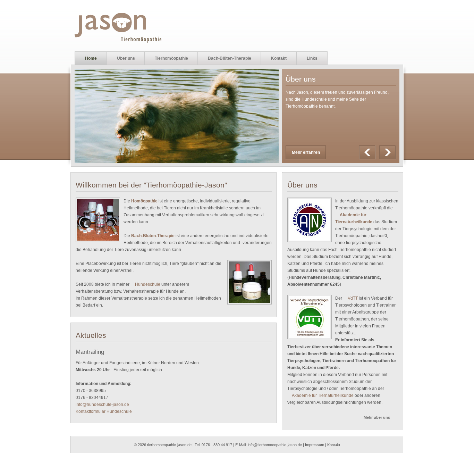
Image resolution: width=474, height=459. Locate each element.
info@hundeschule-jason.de (102, 404)
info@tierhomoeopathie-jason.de (275, 445)
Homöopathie (144, 201)
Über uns (121, 58)
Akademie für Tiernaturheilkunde (323, 395)
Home (91, 58)
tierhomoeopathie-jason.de (169, 445)
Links (312, 58)
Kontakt (279, 58)
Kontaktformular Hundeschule (104, 411)
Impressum (314, 445)
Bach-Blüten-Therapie (224, 58)
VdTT (353, 298)
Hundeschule (147, 284)
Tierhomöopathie (166, 58)
